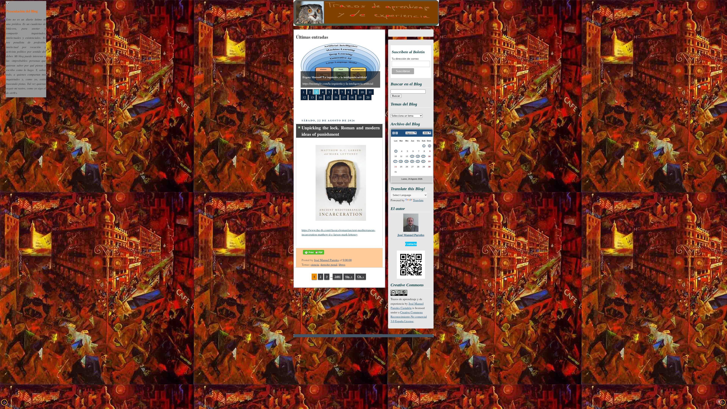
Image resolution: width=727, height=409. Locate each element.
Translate (418, 200)
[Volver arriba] (4, 403)
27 (412, 167)
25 (401, 167)
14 (320, 97)
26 (407, 167)
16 (336, 97)
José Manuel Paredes (326, 260)
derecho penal (329, 264)
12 (304, 97)
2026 (426, 133)
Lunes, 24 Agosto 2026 (411, 179)
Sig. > (349, 277)
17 (344, 97)
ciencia (315, 264)
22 (423, 161)
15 (328, 97)
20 (367, 97)
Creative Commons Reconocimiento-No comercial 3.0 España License (409, 316)
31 (395, 172)
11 (370, 92)
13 (312, 97)
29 (423, 167)
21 (418, 161)
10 (362, 92)
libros (342, 264)
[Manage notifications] (719, 402)
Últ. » (360, 277)
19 (359, 97)
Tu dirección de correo (405, 58)
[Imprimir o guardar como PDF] (313, 255)
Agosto (410, 133)
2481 (338, 277)
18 (351, 97)
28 (418, 167)
